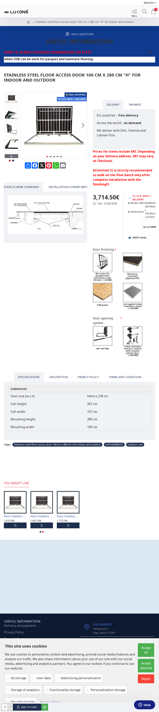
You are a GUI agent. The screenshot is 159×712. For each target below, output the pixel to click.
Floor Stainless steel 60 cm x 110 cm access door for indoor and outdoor (41, 516)
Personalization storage (108, 690)
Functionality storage (65, 690)
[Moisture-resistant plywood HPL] (132, 262)
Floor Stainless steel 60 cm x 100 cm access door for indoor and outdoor (15, 516)
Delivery (113, 104)
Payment (135, 104)
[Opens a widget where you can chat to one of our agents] (144, 705)
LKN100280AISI (114, 444)
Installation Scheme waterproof (74, 187)
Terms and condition (125, 377)
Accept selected (146, 665)
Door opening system (103, 320)
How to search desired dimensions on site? (48, 52)
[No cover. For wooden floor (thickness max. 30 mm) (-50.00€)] (102, 262)
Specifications (29, 377)
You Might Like (16, 483)
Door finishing (103, 249)
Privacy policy (88, 377)
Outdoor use (135, 444)
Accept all (146, 650)
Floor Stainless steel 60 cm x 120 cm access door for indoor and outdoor (68, 516)
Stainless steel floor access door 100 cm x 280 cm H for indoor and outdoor (57, 444)
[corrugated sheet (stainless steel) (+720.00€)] (132, 292)
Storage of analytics (25, 690)
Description (58, 377)
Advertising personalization (81, 678)
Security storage (23, 702)
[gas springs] (102, 336)
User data (43, 678)
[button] (25, 125)
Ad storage (18, 678)
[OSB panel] (102, 292)
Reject (146, 679)
